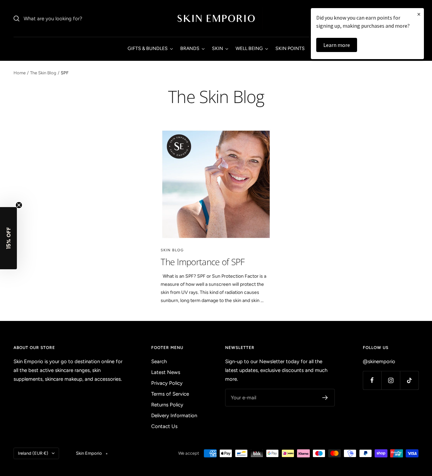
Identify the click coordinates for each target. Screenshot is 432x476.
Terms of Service (170, 394)
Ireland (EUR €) (33, 453)
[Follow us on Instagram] (390, 380)
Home (20, 72)
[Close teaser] (19, 205)
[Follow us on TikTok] (409, 380)
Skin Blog (172, 250)
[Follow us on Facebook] (372, 380)
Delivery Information (174, 415)
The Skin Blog (43, 72)
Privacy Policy (167, 383)
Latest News (165, 372)
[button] (8, 238)
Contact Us (164, 426)
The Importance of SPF (202, 262)
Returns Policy (167, 405)
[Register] (325, 397)
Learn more (336, 45)
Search (159, 361)
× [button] (419, 14)
